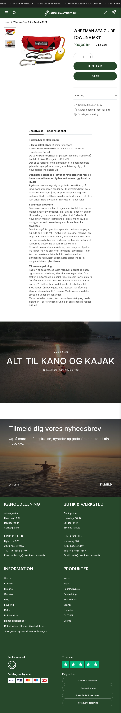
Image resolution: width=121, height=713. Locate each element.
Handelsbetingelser (15, 620)
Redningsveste (72, 588)
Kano (67, 578)
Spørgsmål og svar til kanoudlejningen (25, 631)
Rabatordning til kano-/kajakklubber (24, 626)
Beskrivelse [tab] (36, 130)
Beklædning (70, 594)
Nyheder (68, 610)
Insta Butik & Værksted (87, 695)
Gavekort (9, 594)
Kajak (67, 583)
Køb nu (95, 76)
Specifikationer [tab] (56, 130)
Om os (7, 578)
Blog (6, 599)
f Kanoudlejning (88, 688)
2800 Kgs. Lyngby (14, 545)
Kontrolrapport (16, 657)
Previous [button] (24, 50)
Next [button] (61, 50)
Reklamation (11, 615)
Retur (7, 610)
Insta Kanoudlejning (87, 702)
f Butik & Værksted (87, 680)
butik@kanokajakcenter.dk (85, 555)
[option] (42, 51)
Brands (68, 604)
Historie (8, 588)
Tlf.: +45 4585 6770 (15, 550)
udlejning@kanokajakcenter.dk (28, 555)
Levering (9, 604)
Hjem (7, 22)
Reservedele (70, 599)
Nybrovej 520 (11, 541)
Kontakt (8, 583)
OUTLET (68, 615)
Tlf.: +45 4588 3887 (75, 550)
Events (67, 620)
